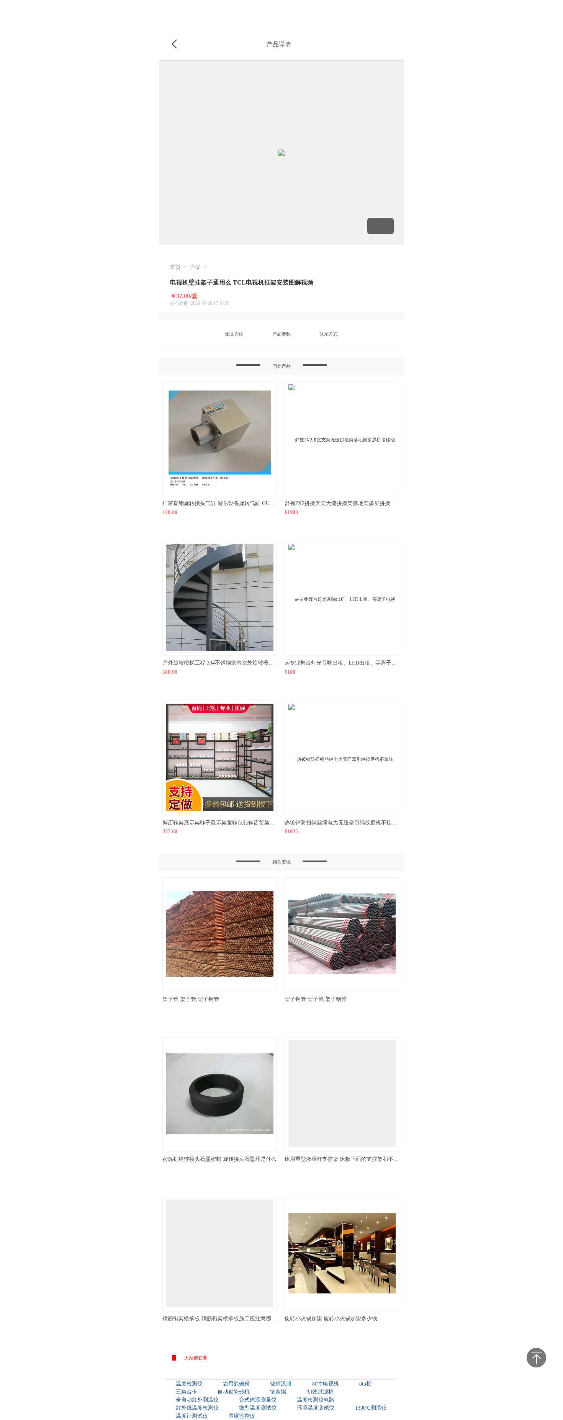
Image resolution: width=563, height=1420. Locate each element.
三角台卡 (186, 1392)
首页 (175, 267)
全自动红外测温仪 (197, 1400)
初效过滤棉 (320, 1392)
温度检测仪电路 (315, 1400)
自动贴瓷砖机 (234, 1392)
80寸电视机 (325, 1384)
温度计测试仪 (192, 1416)
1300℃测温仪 (371, 1408)
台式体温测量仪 (258, 1400)
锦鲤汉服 (280, 1384)
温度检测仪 (189, 1384)
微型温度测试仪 (258, 1408)
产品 (195, 267)
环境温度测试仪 (315, 1408)
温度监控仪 (241, 1416)
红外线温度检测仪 (197, 1408)
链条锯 (278, 1392)
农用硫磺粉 (236, 1384)
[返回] (174, 44)
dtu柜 (365, 1384)
